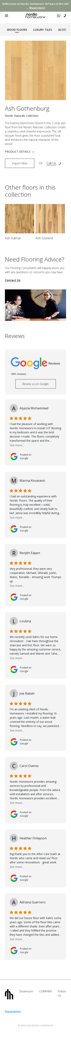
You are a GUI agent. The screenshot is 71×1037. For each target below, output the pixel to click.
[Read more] (37, 8)
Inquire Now (19, 163)
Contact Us (12, 280)
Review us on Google (35, 384)
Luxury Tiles (42, 30)
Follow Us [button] (62, 993)
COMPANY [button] (45, 991)
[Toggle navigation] (6, 15)
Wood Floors (17, 30)
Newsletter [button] (13, 1011)
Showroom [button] (26, 991)
